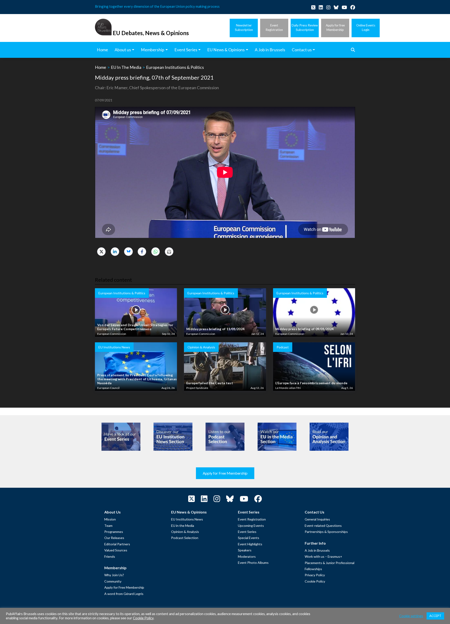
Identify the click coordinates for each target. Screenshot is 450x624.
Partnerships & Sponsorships (326, 532)
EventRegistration (274, 27)
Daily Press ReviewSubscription (305, 27)
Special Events (248, 538)
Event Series (247, 532)
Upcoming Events (251, 526)
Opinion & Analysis (185, 532)
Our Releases (114, 538)
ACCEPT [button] (435, 616)
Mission (110, 519)
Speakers (244, 550)
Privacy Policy (315, 575)
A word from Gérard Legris (123, 594)
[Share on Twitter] (101, 251)
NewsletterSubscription (244, 27)
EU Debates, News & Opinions (151, 33)
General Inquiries (317, 519)
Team (108, 526)
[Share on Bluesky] (128, 251)
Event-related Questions (323, 526)
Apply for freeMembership (335, 27)
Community (112, 581)
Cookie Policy (315, 581)
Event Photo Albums (253, 563)
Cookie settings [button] (411, 616)
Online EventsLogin (365, 27)
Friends (109, 556)
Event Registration (252, 519)
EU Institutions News (187, 519)
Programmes (113, 532)
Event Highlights (250, 544)
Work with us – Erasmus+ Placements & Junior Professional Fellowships (329, 562)
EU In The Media (126, 67)
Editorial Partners (117, 544)
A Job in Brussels (317, 550)
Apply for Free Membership (225, 473)
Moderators (247, 556)
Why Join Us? (114, 575)
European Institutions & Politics (175, 67)
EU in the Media (182, 526)
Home (100, 67)
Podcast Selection (184, 538)
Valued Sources (115, 550)
